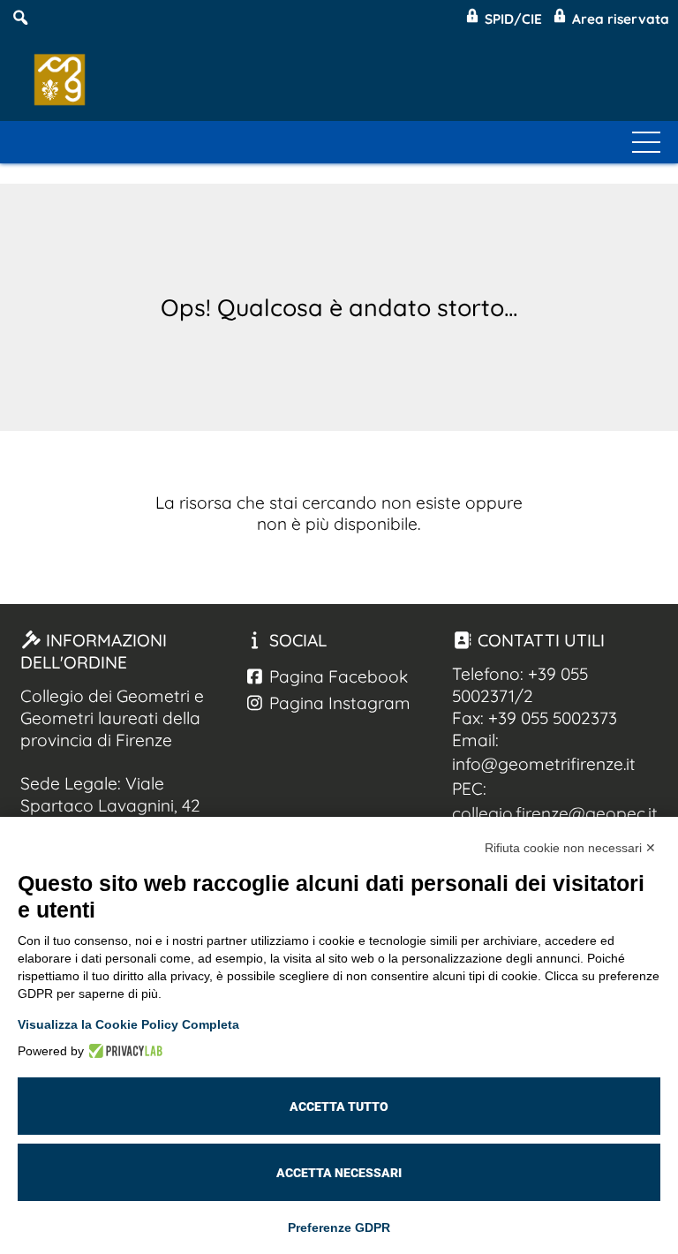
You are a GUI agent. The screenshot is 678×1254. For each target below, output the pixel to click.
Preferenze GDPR (339, 1227)
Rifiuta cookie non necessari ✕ (570, 848)
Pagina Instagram (338, 703)
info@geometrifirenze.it (544, 763)
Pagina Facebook (336, 676)
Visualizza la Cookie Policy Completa (128, 1024)
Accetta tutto (339, 1106)
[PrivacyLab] (123, 1051)
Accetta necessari (339, 1173)
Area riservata (619, 19)
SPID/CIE (511, 19)
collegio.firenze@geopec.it (555, 813)
